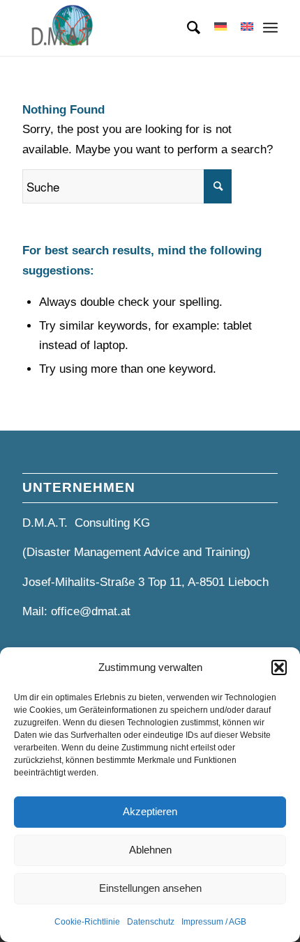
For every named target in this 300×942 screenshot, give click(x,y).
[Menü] (270, 28)
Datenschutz (150, 922)
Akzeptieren (150, 811)
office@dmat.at (90, 611)
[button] (279, 667)
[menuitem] (186, 28)
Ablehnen (150, 850)
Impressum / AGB (213, 922)
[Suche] (186, 28)
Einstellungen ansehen (150, 888)
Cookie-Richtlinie (87, 922)
